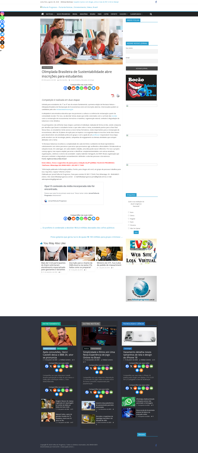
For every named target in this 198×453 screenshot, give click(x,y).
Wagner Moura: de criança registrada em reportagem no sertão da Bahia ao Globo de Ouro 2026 (64, 404)
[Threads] (2, 42)
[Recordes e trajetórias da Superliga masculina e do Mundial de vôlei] (88, 415)
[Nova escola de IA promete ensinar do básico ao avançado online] (128, 409)
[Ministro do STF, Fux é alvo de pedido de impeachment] (109, 248)
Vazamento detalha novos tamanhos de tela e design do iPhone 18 (137, 354)
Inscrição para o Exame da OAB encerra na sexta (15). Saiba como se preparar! (80, 265)
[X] (69, 88)
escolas (114, 116)
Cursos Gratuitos (75, 80)
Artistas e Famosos (49, 348)
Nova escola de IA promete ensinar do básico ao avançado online (145, 412)
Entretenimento (62, 348)
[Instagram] (85, 88)
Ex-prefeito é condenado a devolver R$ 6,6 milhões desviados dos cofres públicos (77, 227)
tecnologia (91, 80)
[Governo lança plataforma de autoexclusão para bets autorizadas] (88, 402)
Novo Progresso (63, 14)
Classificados (135, 14)
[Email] (89, 88)
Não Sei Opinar (135, 228)
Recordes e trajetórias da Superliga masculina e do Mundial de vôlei (104, 418)
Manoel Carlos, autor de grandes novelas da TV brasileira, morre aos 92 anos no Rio (64, 417)
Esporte (114, 14)
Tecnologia (127, 348)
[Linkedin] (77, 88)
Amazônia (84, 14)
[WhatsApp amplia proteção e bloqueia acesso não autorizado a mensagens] (128, 398)
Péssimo (133, 225)
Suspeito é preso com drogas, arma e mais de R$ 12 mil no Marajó (96, 2)
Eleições (123, 14)
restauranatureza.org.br (64, 109)
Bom (131, 212)
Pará (99, 14)
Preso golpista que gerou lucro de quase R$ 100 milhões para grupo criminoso (87, 237)
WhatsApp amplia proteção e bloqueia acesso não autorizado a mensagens (145, 401)
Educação (84, 80)
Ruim (132, 222)
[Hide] (1, 51)
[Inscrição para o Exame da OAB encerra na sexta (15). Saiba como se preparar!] (81, 248)
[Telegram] (2, 34)
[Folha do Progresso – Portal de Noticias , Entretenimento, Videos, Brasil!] (69, 7)
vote (136, 232)
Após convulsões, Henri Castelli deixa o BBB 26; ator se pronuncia (58, 354)
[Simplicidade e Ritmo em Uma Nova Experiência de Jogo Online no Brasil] (99, 328)
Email (127, 58)
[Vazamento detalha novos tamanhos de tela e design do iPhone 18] (139, 328)
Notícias (49, 14)
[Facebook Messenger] (93, 88)
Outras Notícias (47, 67)
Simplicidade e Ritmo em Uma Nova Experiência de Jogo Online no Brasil (99, 354)
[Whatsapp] (81, 88)
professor (96, 135)
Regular (132, 219)
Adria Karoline (63, 80)
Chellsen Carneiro (65, 360)
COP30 (106, 14)
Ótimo (132, 216)
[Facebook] (65, 88)
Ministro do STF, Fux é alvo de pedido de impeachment (109, 264)
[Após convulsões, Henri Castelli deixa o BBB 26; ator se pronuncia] (58, 328)
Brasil (75, 14)
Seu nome (129, 48)
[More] (97, 88)
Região (92, 14)
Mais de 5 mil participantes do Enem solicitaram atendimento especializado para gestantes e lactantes (53, 266)
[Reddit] (73, 88)
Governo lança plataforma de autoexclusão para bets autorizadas (105, 405)
